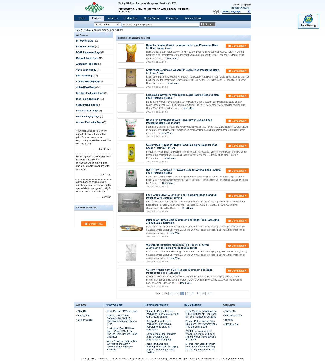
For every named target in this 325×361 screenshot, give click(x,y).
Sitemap (229, 320)
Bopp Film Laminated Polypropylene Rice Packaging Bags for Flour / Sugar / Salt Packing (162, 348)
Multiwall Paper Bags (87, 58)
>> (203, 293)
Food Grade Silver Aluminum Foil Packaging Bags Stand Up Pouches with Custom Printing (181, 196)
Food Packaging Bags (87, 116)
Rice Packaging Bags (87, 99)
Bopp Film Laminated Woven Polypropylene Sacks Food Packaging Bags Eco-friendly (179, 121)
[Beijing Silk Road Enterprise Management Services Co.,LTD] (249, 11)
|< (170, 293)
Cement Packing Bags (88, 81)
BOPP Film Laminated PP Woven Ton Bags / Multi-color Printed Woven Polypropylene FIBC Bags (200, 335)
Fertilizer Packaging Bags (90, 93)
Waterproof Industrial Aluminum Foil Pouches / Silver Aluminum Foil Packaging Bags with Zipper (177, 246)
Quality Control (151, 18)
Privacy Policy (89, 358)
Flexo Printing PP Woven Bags (122, 311)
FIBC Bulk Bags (84, 75)
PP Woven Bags (84, 40)
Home (82, 18)
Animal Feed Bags (86, 87)
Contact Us (172, 18)
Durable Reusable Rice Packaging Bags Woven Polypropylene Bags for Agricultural (158, 325)
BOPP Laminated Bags (88, 52)
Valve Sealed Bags (86, 70)
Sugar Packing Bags (87, 104)
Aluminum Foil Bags (87, 64)
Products (96, 18)
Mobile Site (232, 324)
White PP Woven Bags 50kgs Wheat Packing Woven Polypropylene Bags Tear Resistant (122, 345)
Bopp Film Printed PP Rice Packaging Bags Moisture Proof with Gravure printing (162, 314)
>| (209, 293)
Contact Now (239, 46)
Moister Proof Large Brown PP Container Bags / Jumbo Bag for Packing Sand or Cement (200, 347)
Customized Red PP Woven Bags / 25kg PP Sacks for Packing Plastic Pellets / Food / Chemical (122, 332)
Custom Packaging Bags (89, 122)
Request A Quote (240, 8)
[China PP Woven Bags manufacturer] (94, 7)
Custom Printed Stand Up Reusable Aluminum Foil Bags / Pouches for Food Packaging (180, 271)
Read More (172, 58)
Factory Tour (131, 18)
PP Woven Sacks (85, 46)
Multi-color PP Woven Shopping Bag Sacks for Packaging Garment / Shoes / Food (122, 319)
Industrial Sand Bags (87, 110)
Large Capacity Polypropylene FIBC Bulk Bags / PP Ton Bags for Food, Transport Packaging (200, 314)
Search (209, 24)
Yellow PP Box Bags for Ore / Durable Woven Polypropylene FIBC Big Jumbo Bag (201, 324)
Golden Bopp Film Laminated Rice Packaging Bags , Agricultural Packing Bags (161, 337)
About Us (113, 18)
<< (176, 293)
